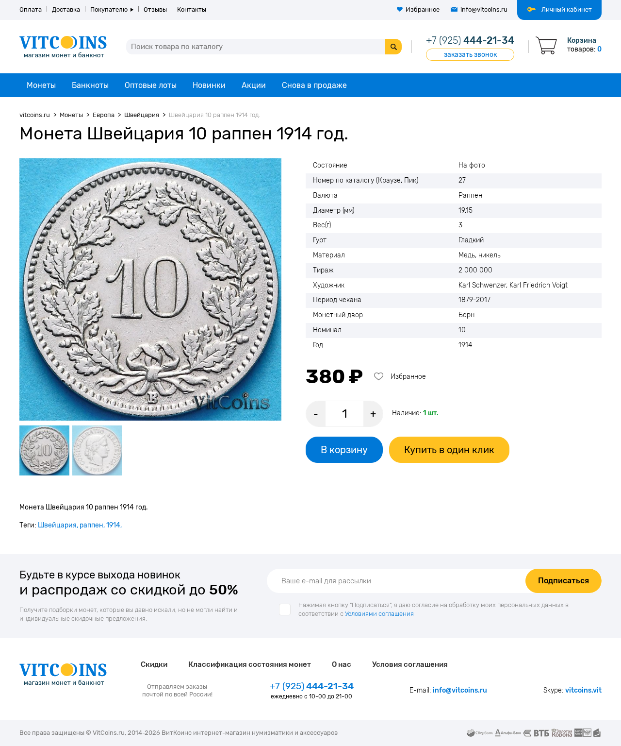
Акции (254, 85)
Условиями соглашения (379, 613)
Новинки (209, 85)
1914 (113, 525)
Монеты (41, 85)
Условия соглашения (410, 664)
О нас (341, 664)
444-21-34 (470, 40)
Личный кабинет (566, 9)
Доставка (66, 9)
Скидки (154, 664)
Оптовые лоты (151, 85)
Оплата (30, 9)
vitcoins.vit (583, 690)
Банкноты (90, 85)
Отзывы (155, 9)
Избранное (423, 9)
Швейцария (57, 525)
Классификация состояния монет (249, 664)
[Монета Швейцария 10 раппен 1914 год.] (150, 289)
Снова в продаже (314, 85)
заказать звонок (470, 55)
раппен (91, 525)
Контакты (191, 9)
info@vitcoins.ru (483, 9)
